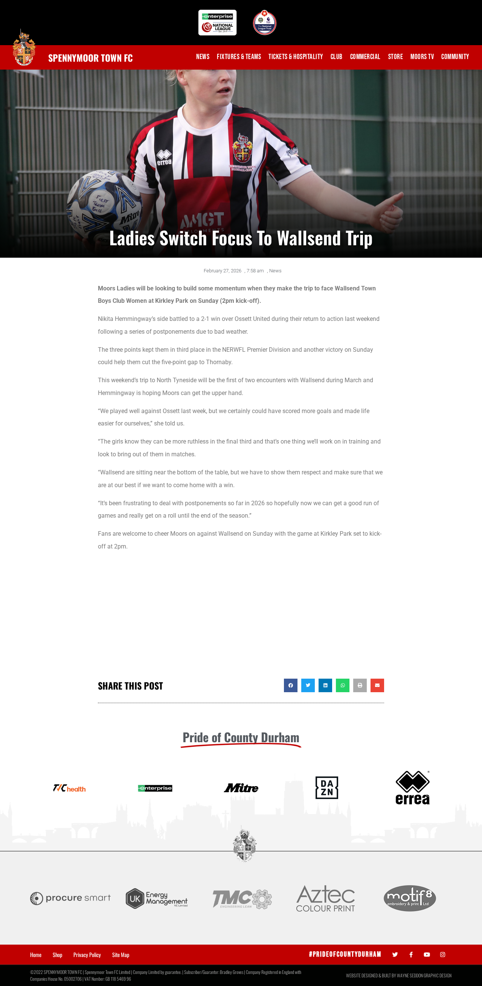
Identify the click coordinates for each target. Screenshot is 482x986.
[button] (290, 685)
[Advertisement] (241, 618)
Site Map (120, 955)
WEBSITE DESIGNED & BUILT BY (371, 975)
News (202, 57)
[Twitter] (395, 954)
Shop (57, 955)
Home (35, 955)
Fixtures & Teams (239, 57)
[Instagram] (442, 954)
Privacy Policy (87, 955)
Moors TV (422, 57)
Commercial (365, 57)
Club (337, 57)
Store (395, 57)
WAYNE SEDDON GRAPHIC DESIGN (424, 975)
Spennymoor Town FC (90, 57)
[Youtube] (427, 954)
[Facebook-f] (411, 954)
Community (455, 57)
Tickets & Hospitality (295, 57)
